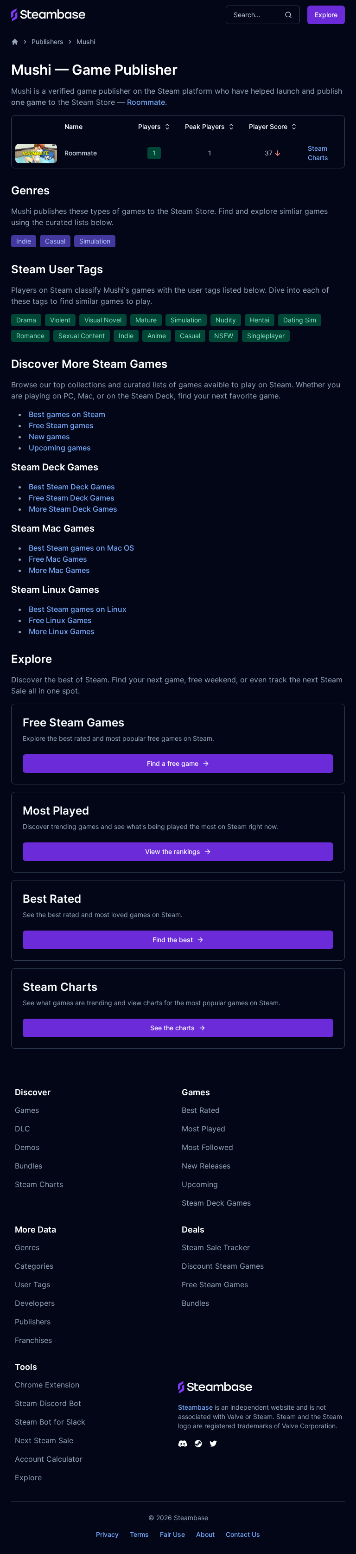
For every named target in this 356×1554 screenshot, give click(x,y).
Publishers (48, 41)
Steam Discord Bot (48, 1403)
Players (149, 126)
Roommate (146, 102)
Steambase (195, 1407)
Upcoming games (60, 447)
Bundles (28, 1165)
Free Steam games (61, 425)
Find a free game (172, 763)
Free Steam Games (215, 1284)
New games (49, 436)
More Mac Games (59, 570)
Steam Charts (318, 152)
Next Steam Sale (44, 1440)
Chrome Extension (47, 1384)
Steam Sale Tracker (216, 1247)
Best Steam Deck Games (72, 486)
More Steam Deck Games (73, 509)
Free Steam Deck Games (71, 497)
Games (27, 1110)
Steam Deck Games (216, 1202)
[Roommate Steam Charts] (36, 152)
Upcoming (200, 1184)
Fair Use (172, 1534)
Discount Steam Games (223, 1266)
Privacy (107, 1534)
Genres (27, 1247)
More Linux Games (62, 631)
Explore (326, 15)
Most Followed (207, 1147)
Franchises (33, 1340)
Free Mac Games (58, 559)
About (205, 1534)
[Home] (15, 41)
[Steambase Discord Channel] (182, 1443)
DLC (22, 1128)
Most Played (203, 1128)
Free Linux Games (60, 620)
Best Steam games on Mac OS (81, 547)
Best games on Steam (67, 414)
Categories (34, 1266)
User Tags (32, 1284)
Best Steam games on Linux (78, 609)
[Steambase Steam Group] (198, 1443)
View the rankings (172, 851)
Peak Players (205, 126)
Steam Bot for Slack (50, 1421)
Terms (139, 1534)
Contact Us (243, 1534)
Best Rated (201, 1110)
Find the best (173, 940)
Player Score (268, 126)
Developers (35, 1303)
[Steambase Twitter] (213, 1443)
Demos (27, 1147)
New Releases (206, 1165)
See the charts (172, 1028)
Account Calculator (49, 1459)
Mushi (85, 41)
